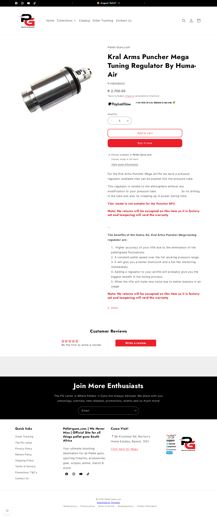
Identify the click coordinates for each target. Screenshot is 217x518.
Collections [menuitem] (65, 20)
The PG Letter (23, 442)
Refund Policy (23, 454)
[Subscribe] (135, 411)
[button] (184, 20)
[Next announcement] (144, 3)
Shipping (129, 96)
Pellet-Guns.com (113, 499)
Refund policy (70, 506)
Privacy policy (88, 506)
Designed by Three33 (108, 502)
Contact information (147, 506)
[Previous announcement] (72, 3)
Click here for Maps (124, 449)
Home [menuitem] (50, 20)
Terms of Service (25, 466)
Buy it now (145, 143)
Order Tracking (24, 436)
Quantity (112, 114)
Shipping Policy (24, 460)
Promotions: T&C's (26, 472)
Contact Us (22, 478)
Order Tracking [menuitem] (103, 20)
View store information (124, 164)
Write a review (135, 343)
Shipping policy (126, 506)
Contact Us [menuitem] (124, 20)
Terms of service (106, 506)
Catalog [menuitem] (84, 20)
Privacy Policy (23, 448)
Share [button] (114, 307)
